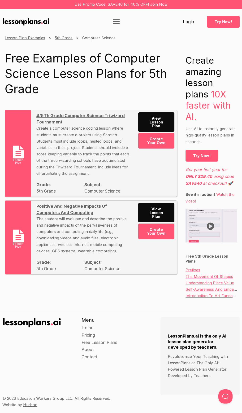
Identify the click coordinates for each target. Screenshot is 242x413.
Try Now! (223, 21)
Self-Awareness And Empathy (212, 289)
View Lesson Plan (156, 122)
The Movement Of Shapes (209, 276)
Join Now (159, 4)
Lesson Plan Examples (25, 37)
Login (188, 22)
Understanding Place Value (210, 283)
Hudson (30, 404)
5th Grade (64, 37)
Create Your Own (156, 140)
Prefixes (193, 270)
